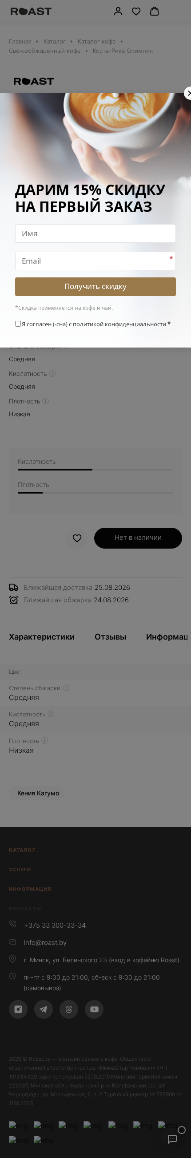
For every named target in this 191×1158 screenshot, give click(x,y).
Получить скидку (95, 286)
